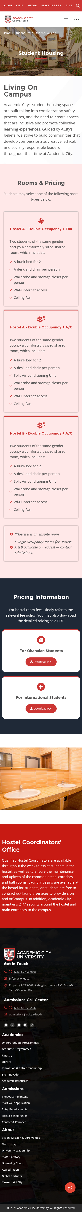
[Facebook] (6, 1025)
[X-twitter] (12, 1025)
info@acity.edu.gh (20, 978)
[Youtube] (19, 1025)
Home (6, 33)
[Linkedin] (25, 1025)
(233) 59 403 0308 (25, 971)
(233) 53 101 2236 (25, 1008)
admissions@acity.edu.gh (25, 1014)
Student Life (22, 33)
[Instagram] (32, 1025)
